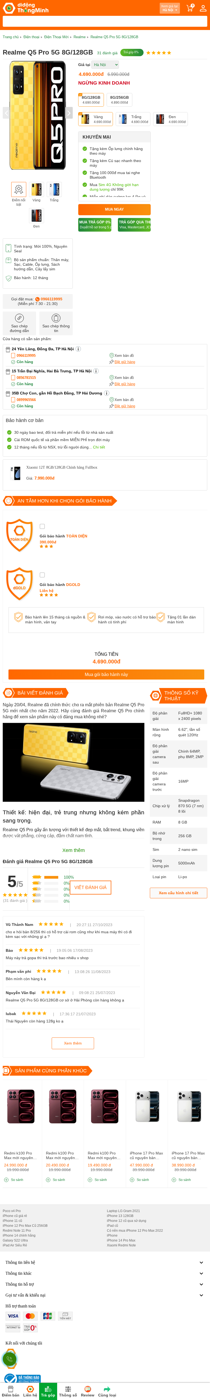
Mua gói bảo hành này (106, 674)
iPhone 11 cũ (12, 1221)
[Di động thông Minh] (25, 8)
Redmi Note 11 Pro (17, 1231)
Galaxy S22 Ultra (15, 1240)
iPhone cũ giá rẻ (15, 1216)
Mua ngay (114, 209)
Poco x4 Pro (12, 1211)
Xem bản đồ (124, 356)
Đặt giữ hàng (125, 362)
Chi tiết (99, 447)
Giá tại (84, 64)
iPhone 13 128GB (120, 1216)
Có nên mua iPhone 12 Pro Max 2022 (135, 1231)
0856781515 (26, 378)
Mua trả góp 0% (95, 224)
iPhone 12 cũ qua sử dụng (126, 1221)
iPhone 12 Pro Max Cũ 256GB (25, 1226)
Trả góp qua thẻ (135, 224)
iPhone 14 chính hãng (19, 1235)
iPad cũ (112, 1226)
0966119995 (51, 299)
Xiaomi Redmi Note (121, 1245)
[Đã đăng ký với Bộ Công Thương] (22, 1379)
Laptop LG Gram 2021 (123, 1211)
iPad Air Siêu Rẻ (15, 1245)
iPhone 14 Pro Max (121, 1240)
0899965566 (26, 400)
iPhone (112, 1235)
